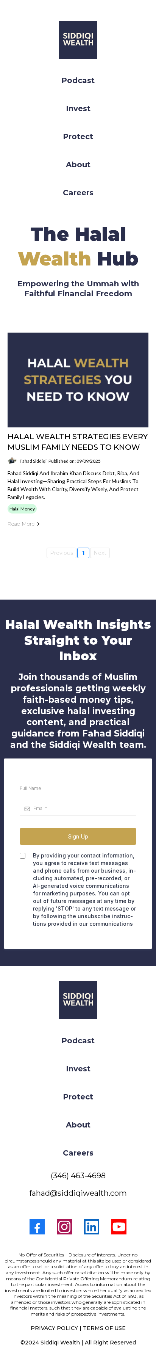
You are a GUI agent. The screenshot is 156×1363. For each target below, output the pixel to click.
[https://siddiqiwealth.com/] (78, 40)
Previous (61, 553)
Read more (21, 523)
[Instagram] (64, 1227)
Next (100, 553)
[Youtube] (119, 1227)
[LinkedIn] (91, 1227)
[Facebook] (37, 1227)
